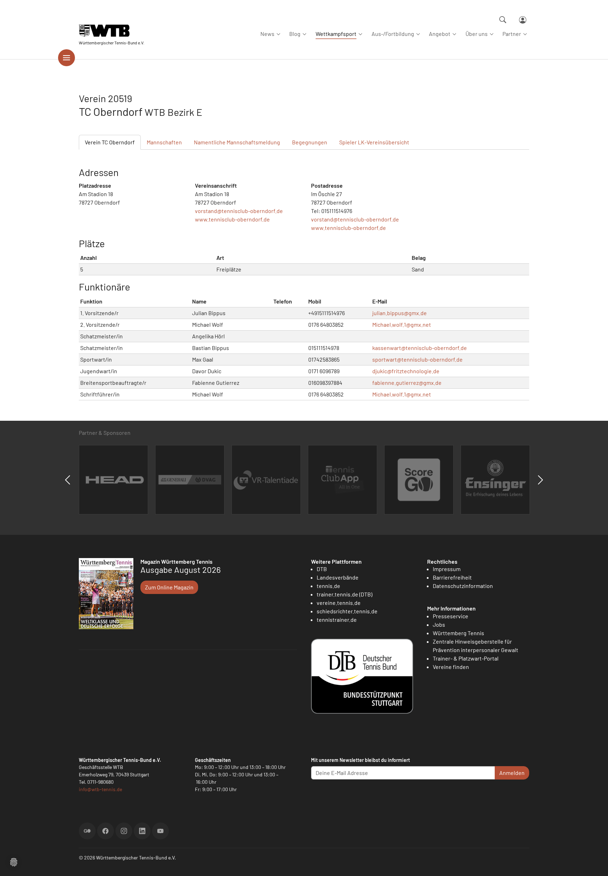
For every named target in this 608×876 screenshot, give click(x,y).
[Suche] (502, 19)
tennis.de (328, 585)
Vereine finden (451, 666)
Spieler (374, 142)
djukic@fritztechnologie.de (405, 371)
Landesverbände (338, 577)
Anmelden (512, 772)
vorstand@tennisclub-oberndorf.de (239, 210)
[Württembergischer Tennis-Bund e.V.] (111, 31)
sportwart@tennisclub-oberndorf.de (417, 359)
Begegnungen (309, 142)
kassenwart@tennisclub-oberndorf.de (419, 347)
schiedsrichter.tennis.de (347, 611)
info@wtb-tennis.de (100, 789)
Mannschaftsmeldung (237, 142)
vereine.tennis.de (339, 602)
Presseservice (450, 616)
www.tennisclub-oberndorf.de (232, 219)
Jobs (439, 624)
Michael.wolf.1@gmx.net (401, 324)
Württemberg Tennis (458, 633)
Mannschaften (164, 142)
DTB (322, 568)
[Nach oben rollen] (594, 862)
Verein (110, 142)
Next (540, 480)
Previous (67, 480)
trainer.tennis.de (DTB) (344, 594)
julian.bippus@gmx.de (399, 312)
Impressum (447, 568)
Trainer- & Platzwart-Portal (466, 658)
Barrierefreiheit (452, 577)
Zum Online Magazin (169, 587)
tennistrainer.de (337, 619)
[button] (14, 861)
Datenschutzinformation (463, 585)
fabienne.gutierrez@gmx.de (407, 382)
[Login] (522, 19)
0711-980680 (100, 782)
